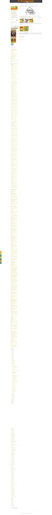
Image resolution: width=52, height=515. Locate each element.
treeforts (13, 16)
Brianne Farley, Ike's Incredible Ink (14, 211)
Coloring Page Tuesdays (15, 10)
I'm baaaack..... (13, 368)
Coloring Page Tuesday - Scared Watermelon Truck (14, 366)
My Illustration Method (13, 58)
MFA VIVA (12, 51)
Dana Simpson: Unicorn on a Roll (14, 90)
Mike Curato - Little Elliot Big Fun (14, 153)
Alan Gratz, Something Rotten (13, 194)
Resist (12, 487)
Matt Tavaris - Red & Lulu (13, 151)
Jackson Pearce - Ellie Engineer (14, 113)
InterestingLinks (12, 469)
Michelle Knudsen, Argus (13, 302)
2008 (12, 401)
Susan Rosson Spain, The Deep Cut (14, 333)
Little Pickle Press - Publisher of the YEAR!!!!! (14, 389)
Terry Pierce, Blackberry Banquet (14, 336)
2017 (12, 356)
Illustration (12, 467)
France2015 (12, 458)
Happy (12, 463)
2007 (12, 402)
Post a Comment (21, 37)
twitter (11, 504)
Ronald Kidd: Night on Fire (13, 165)
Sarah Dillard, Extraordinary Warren (14, 324)
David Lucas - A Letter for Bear (14, 94)
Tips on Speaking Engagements (14, 55)
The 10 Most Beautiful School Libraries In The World (14, 375)
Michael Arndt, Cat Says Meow (14, 299)
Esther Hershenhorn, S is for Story (14, 241)
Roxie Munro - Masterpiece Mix (14, 167)
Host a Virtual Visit (12, 54)
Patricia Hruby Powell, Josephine (14, 311)
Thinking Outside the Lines (13, 48)
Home (20, 3)
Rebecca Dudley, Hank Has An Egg (14, 317)
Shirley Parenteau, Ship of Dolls (14, 328)
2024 (12, 350)
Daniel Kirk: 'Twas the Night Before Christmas (14, 91)
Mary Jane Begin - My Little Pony (14, 149)
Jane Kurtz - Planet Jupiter (13, 115)
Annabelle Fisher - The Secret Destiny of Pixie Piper (14, 67)
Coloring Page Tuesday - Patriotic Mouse (14, 390)
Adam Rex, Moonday (13, 192)
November (13, 361)
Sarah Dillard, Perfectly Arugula (14, 325)
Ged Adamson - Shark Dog (13, 106)
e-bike (12, 451)
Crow (11, 448)
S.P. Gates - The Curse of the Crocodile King (14, 170)
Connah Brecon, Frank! (13, 219)
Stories (12, 499)
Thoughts (12, 502)
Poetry (12, 482)
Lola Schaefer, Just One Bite (13, 291)
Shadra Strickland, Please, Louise (14, 327)
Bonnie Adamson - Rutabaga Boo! (14, 77)
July (12, 364)
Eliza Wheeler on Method (13, 100)
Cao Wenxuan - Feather (13, 80)
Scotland (12, 492)
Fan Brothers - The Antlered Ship (14, 102)
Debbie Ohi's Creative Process (14, 96)
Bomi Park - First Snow (13, 76)
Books (23, 3)
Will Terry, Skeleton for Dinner (13, 346)
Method (12, 477)
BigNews (12, 434)
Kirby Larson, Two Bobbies (13, 278)
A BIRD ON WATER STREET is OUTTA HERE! (15, 379)
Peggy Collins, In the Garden (13, 312)
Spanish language (13, 496)
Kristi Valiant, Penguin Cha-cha (14, 279)
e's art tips (12, 452)
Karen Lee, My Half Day (13, 271)
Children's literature (13, 441)
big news (12, 433)
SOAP (11, 494)
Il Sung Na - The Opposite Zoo (14, 111)
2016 (12, 357)
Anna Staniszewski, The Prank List (14, 201)
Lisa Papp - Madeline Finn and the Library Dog (14, 143)
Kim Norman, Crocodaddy (13, 276)
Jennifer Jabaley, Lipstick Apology (14, 256)
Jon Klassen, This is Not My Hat (14, 267)
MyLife (12, 479)
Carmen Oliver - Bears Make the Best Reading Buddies (14, 82)
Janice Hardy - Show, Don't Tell (14, 117)
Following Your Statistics (13, 57)
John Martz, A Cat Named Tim (13, 268)
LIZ (11, 474)
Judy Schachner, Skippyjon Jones (14, 269)
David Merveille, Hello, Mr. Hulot (14, 225)
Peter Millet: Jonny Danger (13, 158)
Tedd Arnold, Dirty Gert (13, 335)
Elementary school (13, 454)
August (12, 363)
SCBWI (12, 491)
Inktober (12, 468)
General (12, 459)
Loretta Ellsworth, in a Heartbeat (14, 293)
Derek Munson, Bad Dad (13, 230)
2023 (12, 351)
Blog (21, 3)
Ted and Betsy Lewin (13, 334)
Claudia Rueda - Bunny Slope (14, 88)
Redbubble (12, 486)
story (11, 500)
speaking (12, 497)
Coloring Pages (26, 3)
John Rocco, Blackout (13, 261)
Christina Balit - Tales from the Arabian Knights (14, 85)
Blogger (31, 513)
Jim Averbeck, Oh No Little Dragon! (14, 258)
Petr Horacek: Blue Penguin (14, 159)
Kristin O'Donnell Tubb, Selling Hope (14, 280)
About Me (33, 3)
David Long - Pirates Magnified (14, 93)
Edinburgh (12, 453)
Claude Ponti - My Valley (13, 86)
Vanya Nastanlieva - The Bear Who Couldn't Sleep (14, 183)
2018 (12, 355)
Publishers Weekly (13, 484)
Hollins (12, 464)
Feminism (12, 457)
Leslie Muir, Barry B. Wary (13, 284)
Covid (11, 446)
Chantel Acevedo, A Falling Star (14, 214)
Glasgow (12, 461)
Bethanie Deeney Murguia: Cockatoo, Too (13, 75)
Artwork (12, 431)
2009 (12, 400)
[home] (18, 3)
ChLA (11, 443)
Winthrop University (13, 14)
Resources (30, 3)
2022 (12, 352)
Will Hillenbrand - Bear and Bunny (14, 186)
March (12, 395)
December (13, 360)
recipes (15, 16)
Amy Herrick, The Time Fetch (13, 198)
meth (11, 476)
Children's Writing (13, 442)
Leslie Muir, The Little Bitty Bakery (14, 286)
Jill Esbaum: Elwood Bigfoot (14, 121)
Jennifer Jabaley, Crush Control (14, 255)
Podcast (12, 481)
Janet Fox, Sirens (12, 253)
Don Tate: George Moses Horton (14, 99)
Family (12, 456)
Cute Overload (12, 449)
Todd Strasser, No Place (13, 338)
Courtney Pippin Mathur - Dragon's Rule (13, 89)
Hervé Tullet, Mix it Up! (13, 247)
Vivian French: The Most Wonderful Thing (13, 185)
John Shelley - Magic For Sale (14, 125)
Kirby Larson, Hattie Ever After (14, 277)
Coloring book (12, 444)
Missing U (13, 365)
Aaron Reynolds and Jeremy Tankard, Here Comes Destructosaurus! (13, 191)
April (12, 394)
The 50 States (12, 180)
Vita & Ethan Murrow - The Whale (14, 184)
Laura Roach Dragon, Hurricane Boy (14, 281)
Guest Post (12, 462)
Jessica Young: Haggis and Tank (14, 120)
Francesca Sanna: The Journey (14, 103)
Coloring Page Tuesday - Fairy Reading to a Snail (15, 377)
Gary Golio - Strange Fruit (13, 104)
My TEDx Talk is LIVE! (13, 52)
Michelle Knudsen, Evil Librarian (14, 300)
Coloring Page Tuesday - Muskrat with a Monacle (14, 371)
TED (11, 501)
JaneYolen (12, 472)
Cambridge (12, 439)
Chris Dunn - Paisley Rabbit (14, 84)
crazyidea (12, 447)
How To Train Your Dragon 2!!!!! (15, 381)
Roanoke (12, 489)
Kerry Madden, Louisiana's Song (14, 274)
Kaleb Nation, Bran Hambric (13, 270)
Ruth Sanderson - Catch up (14, 168)
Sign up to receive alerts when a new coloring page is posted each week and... (28, 17)
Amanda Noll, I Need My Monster (14, 196)
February (13, 396)
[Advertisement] (14, 415)
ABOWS (12, 429)
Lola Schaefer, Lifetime (13, 292)
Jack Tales (12, 471)
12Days (12, 428)
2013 (12, 359)
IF (11, 466)
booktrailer (12, 438)
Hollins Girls (13, 374)
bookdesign (12, 436)
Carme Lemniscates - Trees (14, 81)
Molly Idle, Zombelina (13, 306)
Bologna (15, 14)
